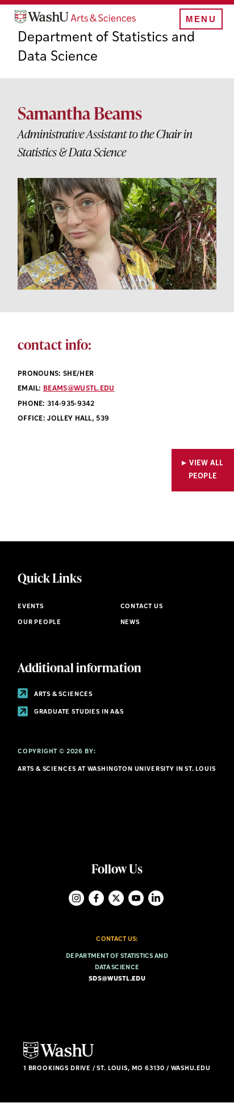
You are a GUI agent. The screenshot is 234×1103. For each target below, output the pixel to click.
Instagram (76, 898)
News (130, 623)
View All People (206, 470)
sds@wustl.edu (117, 979)
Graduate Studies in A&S (78, 712)
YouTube (136, 898)
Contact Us (141, 607)
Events (31, 607)
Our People (39, 623)
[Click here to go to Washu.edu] (58, 1057)
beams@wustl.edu (79, 388)
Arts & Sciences (62, 695)
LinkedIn (156, 898)
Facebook (96, 898)
